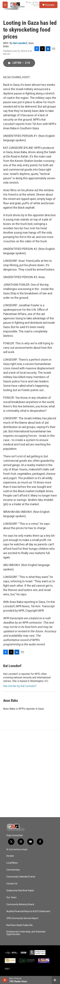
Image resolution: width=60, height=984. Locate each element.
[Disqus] (30, 773)
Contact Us (11, 883)
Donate (49, 4)
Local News (12, 863)
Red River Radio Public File (19, 925)
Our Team (11, 897)
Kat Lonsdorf (20, 43)
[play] (5, 980)
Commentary (13, 870)
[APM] (11, 952)
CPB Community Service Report (22, 918)
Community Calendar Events (20, 877)
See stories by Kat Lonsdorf (19, 686)
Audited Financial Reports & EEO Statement (28, 911)
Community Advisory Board (20, 904)
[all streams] (56, 980)
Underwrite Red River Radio (20, 890)
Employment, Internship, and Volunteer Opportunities (26, 932)
